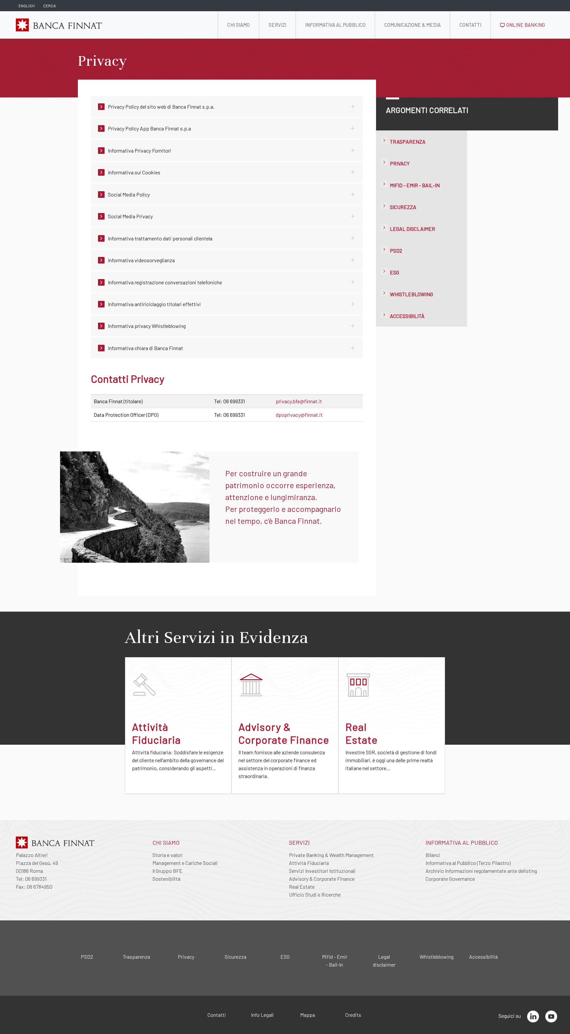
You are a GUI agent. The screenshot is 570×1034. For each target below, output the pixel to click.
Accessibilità (407, 316)
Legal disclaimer (412, 229)
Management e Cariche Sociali (185, 863)
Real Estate (302, 886)
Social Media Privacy (130, 216)
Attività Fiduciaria (309, 863)
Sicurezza (403, 207)
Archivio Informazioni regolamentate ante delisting (481, 871)
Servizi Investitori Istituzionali (322, 871)
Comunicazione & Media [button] (412, 25)
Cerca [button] (49, 5)
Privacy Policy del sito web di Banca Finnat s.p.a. (161, 106)
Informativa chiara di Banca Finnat (145, 348)
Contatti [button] (470, 25)
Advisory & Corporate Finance (322, 878)
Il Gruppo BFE (167, 871)
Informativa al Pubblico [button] (335, 25)
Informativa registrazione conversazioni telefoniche (165, 282)
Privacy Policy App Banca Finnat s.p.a (149, 128)
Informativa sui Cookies (134, 172)
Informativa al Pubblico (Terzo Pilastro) (468, 863)
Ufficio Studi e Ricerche (315, 894)
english (26, 5)
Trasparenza (408, 141)
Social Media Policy (129, 194)
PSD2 (396, 250)
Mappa (307, 1015)
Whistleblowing (411, 294)
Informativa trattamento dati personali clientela (160, 238)
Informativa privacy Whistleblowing (147, 326)
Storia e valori (167, 855)
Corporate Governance (450, 878)
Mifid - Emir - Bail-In (415, 185)
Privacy (400, 163)
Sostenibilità (166, 878)
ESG (394, 272)
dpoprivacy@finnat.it (299, 414)
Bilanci (433, 855)
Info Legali (262, 1015)
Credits (353, 1015)
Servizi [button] (277, 25)
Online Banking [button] (525, 25)
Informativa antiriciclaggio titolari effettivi (154, 304)
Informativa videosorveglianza (141, 260)
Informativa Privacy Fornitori (139, 150)
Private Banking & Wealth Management (331, 855)
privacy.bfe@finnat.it (299, 401)
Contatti (216, 1015)
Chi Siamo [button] (238, 25)
